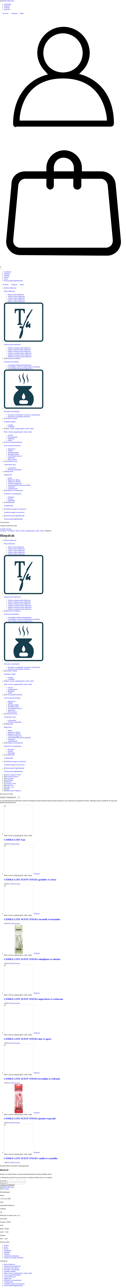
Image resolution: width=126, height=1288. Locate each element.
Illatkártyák (11, 458)
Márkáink (7, 6)
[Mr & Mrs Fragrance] (11, 776)
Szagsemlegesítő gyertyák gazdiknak (19, 485)
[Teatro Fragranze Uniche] (12, 775)
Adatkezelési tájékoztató (11, 1256)
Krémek (10, 499)
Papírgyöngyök (12, 437)
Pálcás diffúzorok (9, 1264)
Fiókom (6, 277)
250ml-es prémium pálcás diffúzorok (19, 349)
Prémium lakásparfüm (14, 469)
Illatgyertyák (8, 1278)
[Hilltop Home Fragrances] (12, 790)
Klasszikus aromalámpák (11, 1269)
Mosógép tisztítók (13, 454)
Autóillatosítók (8, 1282)
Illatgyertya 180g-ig (14, 480)
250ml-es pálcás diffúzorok (16, 300)
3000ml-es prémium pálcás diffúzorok (19, 355)
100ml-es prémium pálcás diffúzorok (19, 348)
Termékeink (7, 4)
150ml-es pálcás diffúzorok (16, 298)
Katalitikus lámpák (10, 1271)
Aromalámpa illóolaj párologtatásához (19, 365)
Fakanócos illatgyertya (15, 483)
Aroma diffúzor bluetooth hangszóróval (20, 368)
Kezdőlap (3, 531)
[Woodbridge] (8, 780)
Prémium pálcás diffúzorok (12, 1266)
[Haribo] (7, 789)
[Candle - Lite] (9, 787)
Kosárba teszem (14, 844)
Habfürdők (11, 500)
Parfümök (11, 497)
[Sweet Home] (9, 778)
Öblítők (10, 450)
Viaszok (10, 435)
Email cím (3, 1183)
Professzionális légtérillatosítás (13, 281)
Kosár (6, 279)
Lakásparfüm (12, 468)
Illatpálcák (11, 439)
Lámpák (10, 425)
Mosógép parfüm (13, 452)
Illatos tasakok (12, 459)
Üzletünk (7, 8)
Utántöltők (11, 427)
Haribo (10, 478)
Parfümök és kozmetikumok (12, 1280)
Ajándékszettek (12, 488)
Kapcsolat (7, 9)
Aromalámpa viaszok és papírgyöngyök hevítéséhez (24, 367)
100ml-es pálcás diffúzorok (16, 296)
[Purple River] (8, 785)
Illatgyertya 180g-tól (14, 481)
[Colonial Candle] (10, 783)
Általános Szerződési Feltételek (13, 1258)
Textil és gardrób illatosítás (12, 1275)
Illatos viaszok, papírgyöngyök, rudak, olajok (30, 531)
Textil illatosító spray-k (15, 456)
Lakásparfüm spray (10, 1277)
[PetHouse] (8, 782)
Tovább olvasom (15, 884)
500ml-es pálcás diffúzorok (16, 301)
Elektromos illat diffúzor (11, 1268)
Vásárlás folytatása (6, 529)
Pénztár (6, 1249)
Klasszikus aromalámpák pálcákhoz (19, 416)
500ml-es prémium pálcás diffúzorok (19, 351)
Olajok (10, 440)
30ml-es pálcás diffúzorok (16, 294)
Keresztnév (3, 1181)
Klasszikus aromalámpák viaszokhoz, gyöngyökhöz (24, 415)
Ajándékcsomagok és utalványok (14, 1284)
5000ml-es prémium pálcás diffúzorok (19, 356)
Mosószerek (11, 449)
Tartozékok (11, 487)
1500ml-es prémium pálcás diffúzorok (19, 353)
